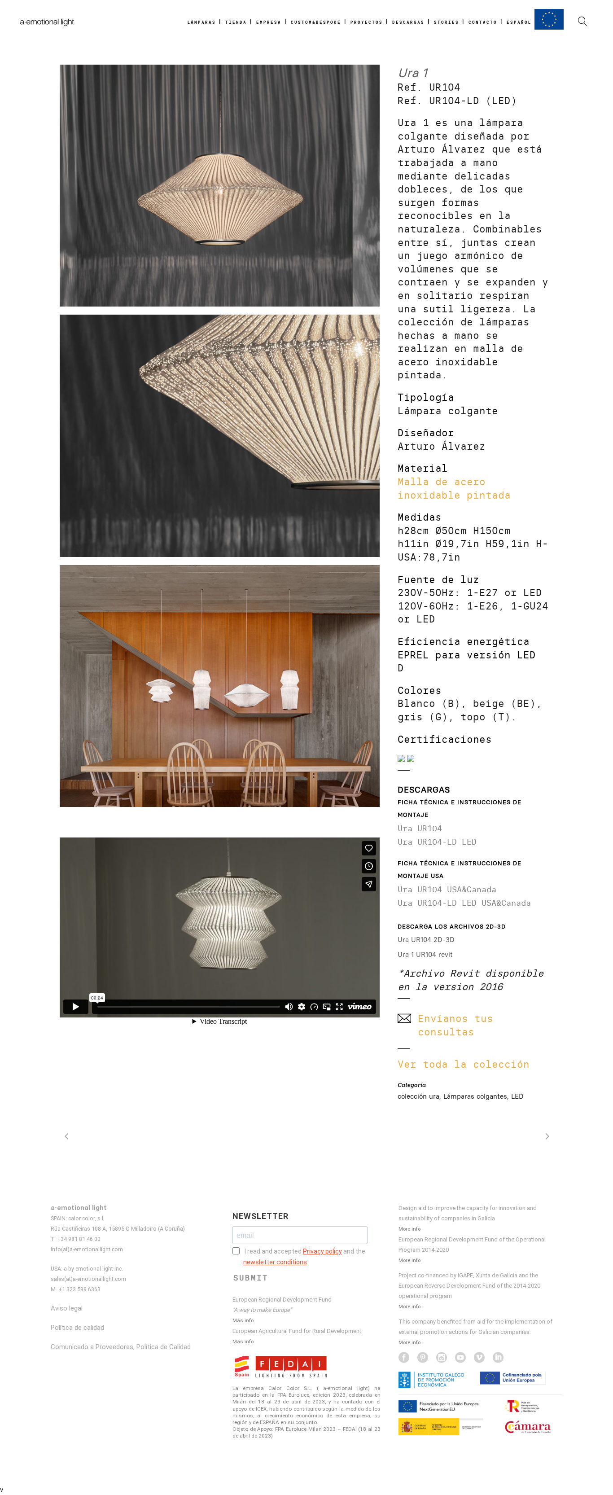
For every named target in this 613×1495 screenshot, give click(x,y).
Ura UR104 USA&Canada (447, 889)
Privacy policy (322, 1251)
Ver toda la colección (464, 1064)
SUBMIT (250, 1277)
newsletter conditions (275, 1262)
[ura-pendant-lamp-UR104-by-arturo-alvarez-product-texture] (220, 436)
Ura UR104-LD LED (437, 842)
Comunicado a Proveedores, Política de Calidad (121, 1347)
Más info (243, 1320)
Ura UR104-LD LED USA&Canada (464, 903)
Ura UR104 (420, 828)
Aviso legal (67, 1308)
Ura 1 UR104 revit (425, 955)
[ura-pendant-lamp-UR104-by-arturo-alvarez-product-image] (220, 186)
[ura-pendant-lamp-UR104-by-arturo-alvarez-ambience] (220, 686)
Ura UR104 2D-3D (426, 940)
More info (409, 1229)
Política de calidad (77, 1328)
